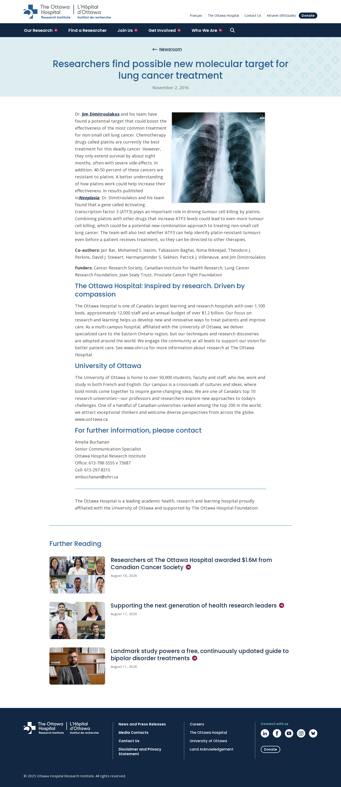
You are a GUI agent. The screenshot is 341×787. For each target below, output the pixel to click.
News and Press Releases (142, 724)
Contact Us (252, 15)
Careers (197, 724)
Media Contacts (133, 732)
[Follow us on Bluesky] (313, 733)
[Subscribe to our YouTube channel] (289, 733)
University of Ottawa (208, 741)
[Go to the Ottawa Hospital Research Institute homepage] (67, 12)
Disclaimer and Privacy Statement (140, 751)
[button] (40, 30)
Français (196, 15)
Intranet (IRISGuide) (281, 15)
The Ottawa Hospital (223, 15)
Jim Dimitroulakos (100, 114)
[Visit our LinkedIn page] (265, 733)
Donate (308, 15)
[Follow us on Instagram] (301, 733)
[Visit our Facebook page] (277, 733)
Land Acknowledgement (211, 749)
